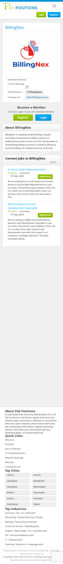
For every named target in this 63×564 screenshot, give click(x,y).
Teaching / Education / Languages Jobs (24, 544)
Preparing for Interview (15, 550)
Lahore (10, 474)
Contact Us (38, 553)
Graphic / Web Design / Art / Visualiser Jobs (26, 530)
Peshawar (38, 498)
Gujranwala (39, 492)
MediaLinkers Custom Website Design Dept (31, 559)
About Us (9, 439)
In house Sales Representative (27, 169)
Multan (10, 492)
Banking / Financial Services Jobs (21, 521)
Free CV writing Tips (38, 550)
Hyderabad (12, 504)
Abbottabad (39, 486)
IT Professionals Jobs (15, 453)
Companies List (12, 466)
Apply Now (45, 176)
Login (41, 14)
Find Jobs (9, 444)
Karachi (37, 474)
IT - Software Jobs (13, 539)
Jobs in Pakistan (13, 448)
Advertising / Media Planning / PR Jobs (24, 517)
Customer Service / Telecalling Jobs (22, 526)
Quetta (10, 498)
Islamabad (12, 480)
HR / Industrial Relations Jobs (19, 535)
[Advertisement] (24, 271)
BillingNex (12, 173)
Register (54, 14)
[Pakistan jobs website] (20, 6)
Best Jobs (9, 462)
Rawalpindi (38, 480)
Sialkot (36, 504)
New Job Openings (14, 457)
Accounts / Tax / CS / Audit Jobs (20, 512)
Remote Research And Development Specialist (22, 206)
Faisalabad (12, 486)
